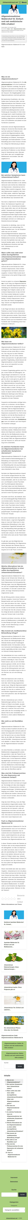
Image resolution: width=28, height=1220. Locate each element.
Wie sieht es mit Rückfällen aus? (12, 1141)
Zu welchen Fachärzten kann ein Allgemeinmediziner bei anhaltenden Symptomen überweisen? (14, 1116)
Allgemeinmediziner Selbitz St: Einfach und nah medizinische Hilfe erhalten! (14, 1045)
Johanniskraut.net (10, 2)
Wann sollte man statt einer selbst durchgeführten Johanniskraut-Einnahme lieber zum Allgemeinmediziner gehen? (14, 1097)
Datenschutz (14, 1181)
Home (8, 28)
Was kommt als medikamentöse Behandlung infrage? (13, 1135)
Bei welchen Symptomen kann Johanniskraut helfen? (14, 1086)
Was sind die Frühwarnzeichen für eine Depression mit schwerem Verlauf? (15, 1147)
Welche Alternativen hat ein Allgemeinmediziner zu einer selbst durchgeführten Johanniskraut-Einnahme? (15, 1127)
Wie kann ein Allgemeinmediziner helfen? (13, 1108)
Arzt (12, 28)
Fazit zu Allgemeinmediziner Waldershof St (14, 1155)
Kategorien (14, 1205)
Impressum (14, 1177)
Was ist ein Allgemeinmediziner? (13, 1081)
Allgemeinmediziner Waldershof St (12, 1037)
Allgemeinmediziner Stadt (19, 28)
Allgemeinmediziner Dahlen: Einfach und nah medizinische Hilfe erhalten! (14, 1055)
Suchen (6, 1062)
